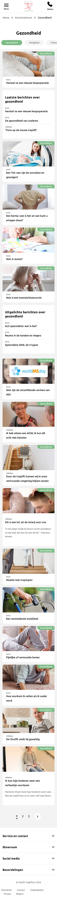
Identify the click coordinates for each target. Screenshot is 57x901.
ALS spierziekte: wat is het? (21, 326)
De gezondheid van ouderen (21, 120)
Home (6, 17)
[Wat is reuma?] (28, 240)
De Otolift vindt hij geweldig (23, 739)
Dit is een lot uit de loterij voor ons (25, 522)
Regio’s (19, 894)
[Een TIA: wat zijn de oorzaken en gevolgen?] (28, 153)
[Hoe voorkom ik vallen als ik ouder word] (28, 677)
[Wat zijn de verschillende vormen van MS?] (28, 371)
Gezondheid (12, 42)
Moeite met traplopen (19, 579)
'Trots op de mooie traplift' (21, 130)
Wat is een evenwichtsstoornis (23, 297)
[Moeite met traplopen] (28, 561)
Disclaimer (6, 890)
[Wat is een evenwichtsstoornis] (28, 278)
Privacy (7, 894)
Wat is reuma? (14, 259)
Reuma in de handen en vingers (23, 335)
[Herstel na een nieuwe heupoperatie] (28, 64)
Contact (21, 890)
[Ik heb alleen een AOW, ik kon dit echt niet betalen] (28, 414)
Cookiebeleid (36, 890)
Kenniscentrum (23, 17)
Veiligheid (34, 42)
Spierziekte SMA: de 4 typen (21, 344)
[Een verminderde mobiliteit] (28, 599)
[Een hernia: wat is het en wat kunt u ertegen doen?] (28, 197)
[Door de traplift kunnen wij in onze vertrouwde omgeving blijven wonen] (28, 457)
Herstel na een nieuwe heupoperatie (26, 111)
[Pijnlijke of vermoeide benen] (28, 638)
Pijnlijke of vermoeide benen (23, 657)
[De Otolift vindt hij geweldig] (28, 720)
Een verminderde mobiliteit (22, 618)
